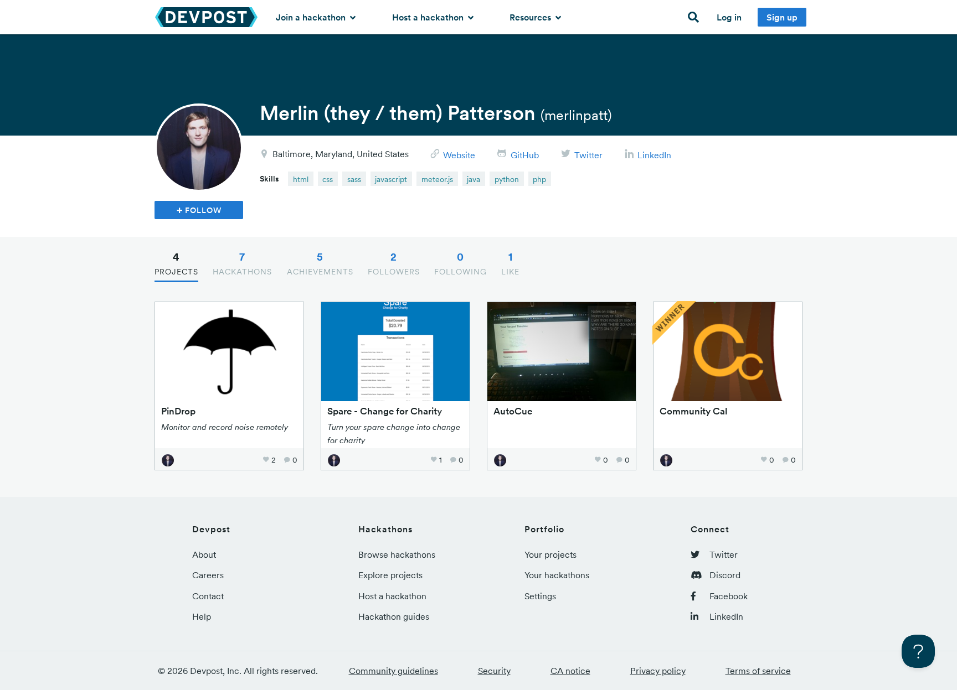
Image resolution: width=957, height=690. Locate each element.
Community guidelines (393, 670)
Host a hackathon (429, 17)
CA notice (570, 670)
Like (510, 263)
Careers (208, 574)
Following (460, 263)
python (507, 179)
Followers (394, 263)
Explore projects (390, 574)
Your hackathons (556, 574)
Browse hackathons (396, 554)
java (473, 179)
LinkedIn (654, 154)
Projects (176, 263)
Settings (540, 595)
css (327, 179)
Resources (531, 17)
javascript (391, 179)
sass (354, 179)
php (539, 179)
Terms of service (758, 670)
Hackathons (242, 263)
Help (201, 616)
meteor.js (437, 179)
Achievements (320, 263)
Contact (208, 595)
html (300, 179)
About (204, 554)
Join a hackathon (312, 17)
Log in (729, 17)
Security (494, 670)
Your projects (550, 554)
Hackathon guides (393, 616)
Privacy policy (658, 670)
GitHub (525, 154)
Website (459, 154)
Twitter (588, 154)
